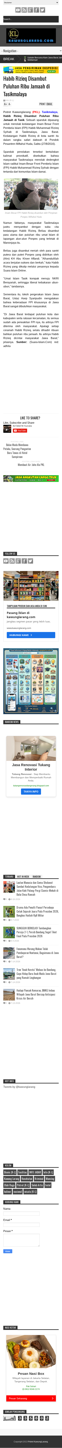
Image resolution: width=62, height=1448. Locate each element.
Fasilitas (22, 1172)
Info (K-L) (10, 100)
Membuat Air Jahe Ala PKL (31, 465)
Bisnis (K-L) (10, 1172)
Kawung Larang (11, 1179)
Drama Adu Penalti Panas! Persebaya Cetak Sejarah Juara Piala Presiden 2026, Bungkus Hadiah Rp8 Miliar (38, 911)
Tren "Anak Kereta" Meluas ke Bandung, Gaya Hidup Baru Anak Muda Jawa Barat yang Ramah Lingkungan (36, 974)
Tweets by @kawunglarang (19, 1086)
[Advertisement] (27, 379)
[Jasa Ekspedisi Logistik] (31, 72)
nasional (18, 1192)
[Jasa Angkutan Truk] (31, 481)
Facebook (36, 10)
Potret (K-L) (23, 1185)
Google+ (30, 10)
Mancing (50, 1179)
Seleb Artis (37, 1185)
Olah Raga (9, 1185)
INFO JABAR (35, 1172)
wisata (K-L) (30, 1192)
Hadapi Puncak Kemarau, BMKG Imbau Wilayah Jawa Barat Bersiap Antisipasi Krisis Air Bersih (36, 994)
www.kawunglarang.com (19, 628)
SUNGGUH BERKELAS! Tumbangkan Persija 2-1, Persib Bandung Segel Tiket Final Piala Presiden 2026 (37, 932)
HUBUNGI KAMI (20, 635)
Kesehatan (27, 1179)
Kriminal (39, 1179)
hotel (48, 1185)
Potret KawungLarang (38, 1442)
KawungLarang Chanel (18, 10)
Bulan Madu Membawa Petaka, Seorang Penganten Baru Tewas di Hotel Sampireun (17, 451)
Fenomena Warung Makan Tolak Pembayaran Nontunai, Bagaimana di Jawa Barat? (38, 953)
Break (8, 59)
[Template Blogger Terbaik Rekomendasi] (31, 713)
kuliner (7, 1192)
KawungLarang (24, 10)
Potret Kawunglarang (17, 112)
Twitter (42, 10)
